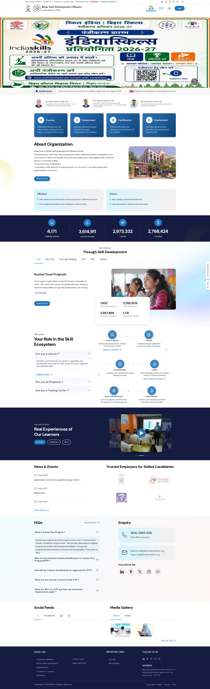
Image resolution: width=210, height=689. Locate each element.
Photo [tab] (116, 615)
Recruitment (114, 663)
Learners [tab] (40, 442)
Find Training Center (153, 378)
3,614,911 (87, 231)
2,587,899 (107, 313)
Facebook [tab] (49, 615)
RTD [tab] (83, 259)
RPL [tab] (92, 259)
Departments (42, 667)
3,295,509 (130, 303)
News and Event (79, 663)
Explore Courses (111, 349)
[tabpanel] (105, 289)
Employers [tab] (54, 442)
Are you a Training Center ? (52, 390)
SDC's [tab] (66, 442)
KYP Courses (40, 293)
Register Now (43, 374)
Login (179, 8)
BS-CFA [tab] (50, 259)
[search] (182, 2)
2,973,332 (123, 231)
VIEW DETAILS (42, 303)
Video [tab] (128, 615)
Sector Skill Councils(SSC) (47, 663)
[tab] (37, 616)
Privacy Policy (78, 659)
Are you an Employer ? (49, 382)
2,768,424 (158, 231)
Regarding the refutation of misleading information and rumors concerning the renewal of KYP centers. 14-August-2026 (99, 91)
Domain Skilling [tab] (68, 259)
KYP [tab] (39, 259)
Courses (112, 659)
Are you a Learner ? (47, 353)
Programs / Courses (45, 671)
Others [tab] (103, 259)
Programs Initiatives (44, 659)
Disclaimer (41, 675)
